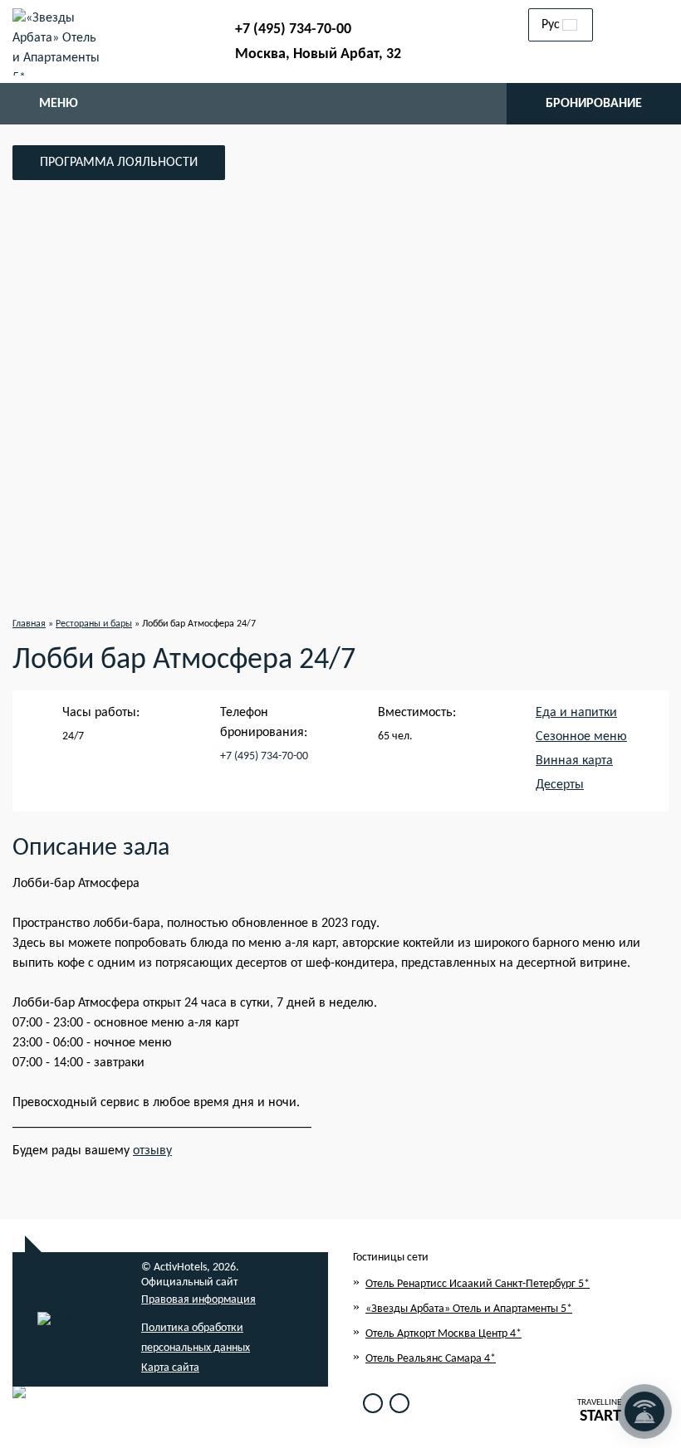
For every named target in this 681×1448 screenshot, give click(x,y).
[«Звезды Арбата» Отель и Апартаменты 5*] (56, 41)
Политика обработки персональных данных (195, 1338)
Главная (29, 624)
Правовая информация (198, 1300)
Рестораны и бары (94, 624)
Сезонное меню (581, 737)
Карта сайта (170, 1368)
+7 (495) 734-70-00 (293, 29)
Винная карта (574, 761)
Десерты (560, 785)
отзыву (152, 1151)
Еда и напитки (576, 712)
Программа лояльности (119, 162)
